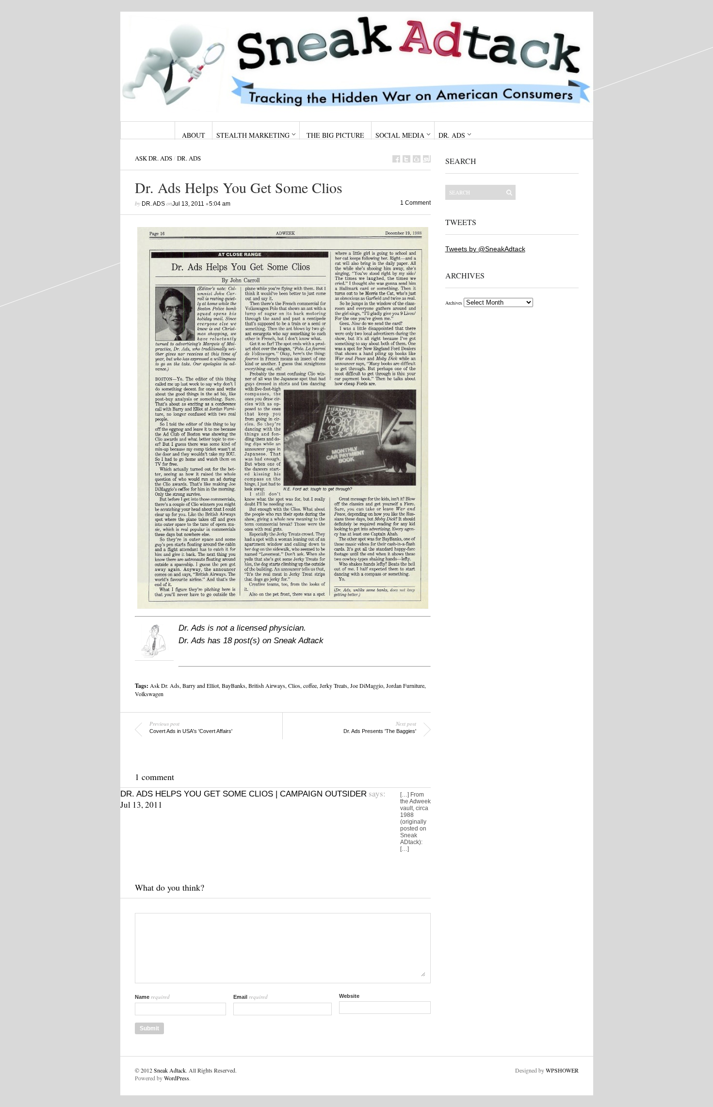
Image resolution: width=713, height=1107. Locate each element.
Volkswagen (149, 694)
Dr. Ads (451, 135)
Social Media (399, 135)
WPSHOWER (562, 1070)
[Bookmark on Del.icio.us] (417, 159)
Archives (453, 302)
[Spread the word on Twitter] (406, 159)
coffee (310, 685)
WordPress (176, 1078)
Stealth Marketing (253, 135)
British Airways (266, 685)
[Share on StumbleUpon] (427, 159)
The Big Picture (335, 135)
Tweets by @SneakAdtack (485, 249)
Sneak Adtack (170, 1070)
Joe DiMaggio (366, 685)
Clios (294, 685)
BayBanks (233, 685)
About (193, 135)
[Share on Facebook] (396, 159)
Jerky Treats (333, 685)
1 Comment (415, 202)
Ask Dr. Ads (153, 158)
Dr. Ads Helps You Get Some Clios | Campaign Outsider (243, 793)
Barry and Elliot (200, 685)
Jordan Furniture (405, 685)
